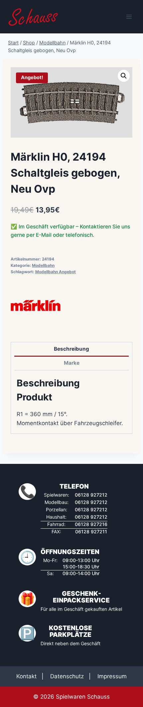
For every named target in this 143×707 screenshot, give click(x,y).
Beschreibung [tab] (71, 349)
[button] (124, 76)
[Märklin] (36, 306)
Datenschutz (67, 676)
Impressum (112, 676)
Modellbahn (43, 265)
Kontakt (26, 676)
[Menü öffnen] (129, 16)
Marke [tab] (71, 363)
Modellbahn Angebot (55, 271)
